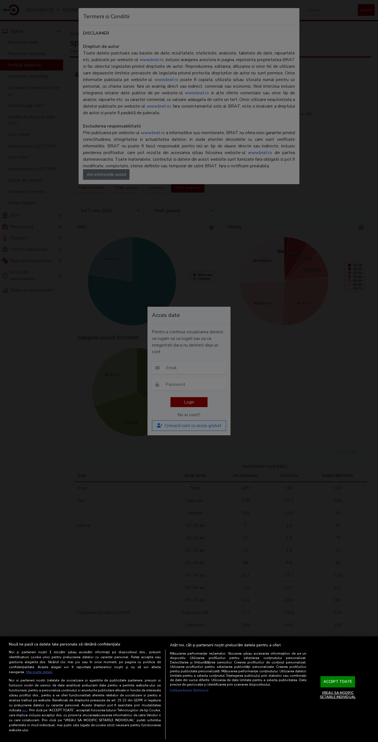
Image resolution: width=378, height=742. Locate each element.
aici (24, 710)
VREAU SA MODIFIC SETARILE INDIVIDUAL (338, 695)
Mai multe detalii (39, 672)
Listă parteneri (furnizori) (189, 690)
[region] (189, 689)
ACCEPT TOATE (337, 681)
